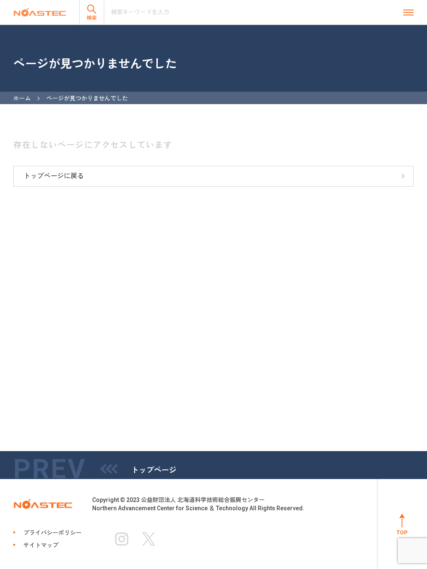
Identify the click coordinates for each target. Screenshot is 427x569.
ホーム (22, 98)
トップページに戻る (54, 176)
